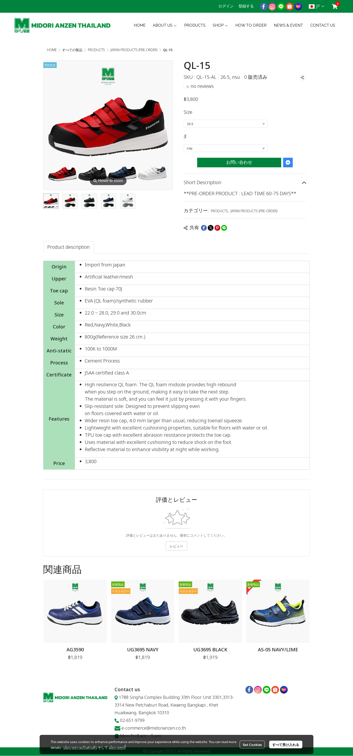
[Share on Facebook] (204, 228)
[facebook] (264, 6)
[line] (281, 6)
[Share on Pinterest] (217, 228)
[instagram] (272, 6)
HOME (52, 50)
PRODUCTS (96, 50)
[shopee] (289, 6)
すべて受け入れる (285, 744)
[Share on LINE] (224, 228)
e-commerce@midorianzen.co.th (154, 728)
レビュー (176, 546)
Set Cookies (252, 744)
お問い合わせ (239, 162)
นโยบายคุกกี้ (117, 747)
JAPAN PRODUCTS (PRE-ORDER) (134, 50)
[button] (316, 6)
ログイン (226, 6)
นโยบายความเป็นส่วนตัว (80, 747)
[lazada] (298, 6)
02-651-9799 (132, 720)
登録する (246, 6)
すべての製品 (72, 50)
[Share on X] (210, 228)
